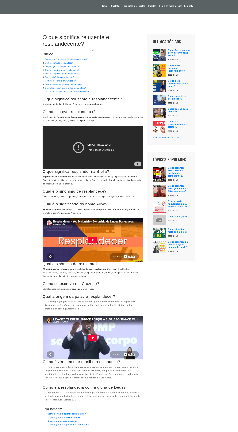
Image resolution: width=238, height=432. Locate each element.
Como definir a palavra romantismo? (67, 414)
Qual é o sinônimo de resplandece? (62, 70)
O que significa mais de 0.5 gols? (177, 230)
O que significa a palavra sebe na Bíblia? (69, 424)
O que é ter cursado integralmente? (176, 68)
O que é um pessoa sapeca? (62, 421)
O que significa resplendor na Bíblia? (62, 66)
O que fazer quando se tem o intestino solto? (179, 53)
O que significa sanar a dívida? (64, 417)
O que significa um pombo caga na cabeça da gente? (178, 244)
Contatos (115, 6)
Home (104, 6)
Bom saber (189, 6)
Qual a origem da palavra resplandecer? (64, 84)
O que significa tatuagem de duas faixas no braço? (178, 188)
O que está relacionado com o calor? (178, 83)
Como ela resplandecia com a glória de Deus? (68, 91)
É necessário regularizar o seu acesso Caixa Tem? (179, 204)
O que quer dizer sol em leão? (177, 97)
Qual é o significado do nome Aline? (62, 73)
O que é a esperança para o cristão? (177, 124)
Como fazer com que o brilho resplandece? (65, 88)
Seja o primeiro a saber (170, 6)
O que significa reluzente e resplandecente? (66, 59)
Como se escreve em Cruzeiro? (60, 81)
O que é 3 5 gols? (177, 216)
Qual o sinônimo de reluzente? (59, 77)
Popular (152, 6)
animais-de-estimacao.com (166, 137)
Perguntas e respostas (134, 6)
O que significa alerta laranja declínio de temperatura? (176, 172)
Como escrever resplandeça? (59, 63)
